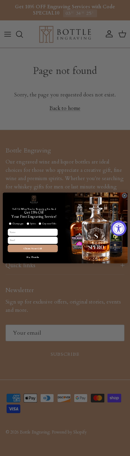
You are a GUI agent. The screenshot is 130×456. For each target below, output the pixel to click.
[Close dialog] (124, 196)
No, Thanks (32, 257)
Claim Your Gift (32, 248)
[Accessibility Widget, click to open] (119, 228)
